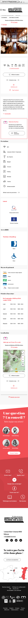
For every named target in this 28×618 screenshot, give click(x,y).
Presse (23, 608)
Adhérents (7, 609)
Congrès (11, 608)
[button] (21, 2)
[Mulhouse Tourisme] (15, 9)
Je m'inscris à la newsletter (12, 559)
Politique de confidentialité (19, 587)
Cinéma (22, 609)
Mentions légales (6, 587)
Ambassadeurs (15, 609)
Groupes (17, 608)
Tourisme (5, 608)
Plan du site (16, 588)
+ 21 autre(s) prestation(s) (14, 68)
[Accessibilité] (19, 2)
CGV (10, 588)
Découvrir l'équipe (14, 453)
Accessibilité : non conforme (14, 590)
